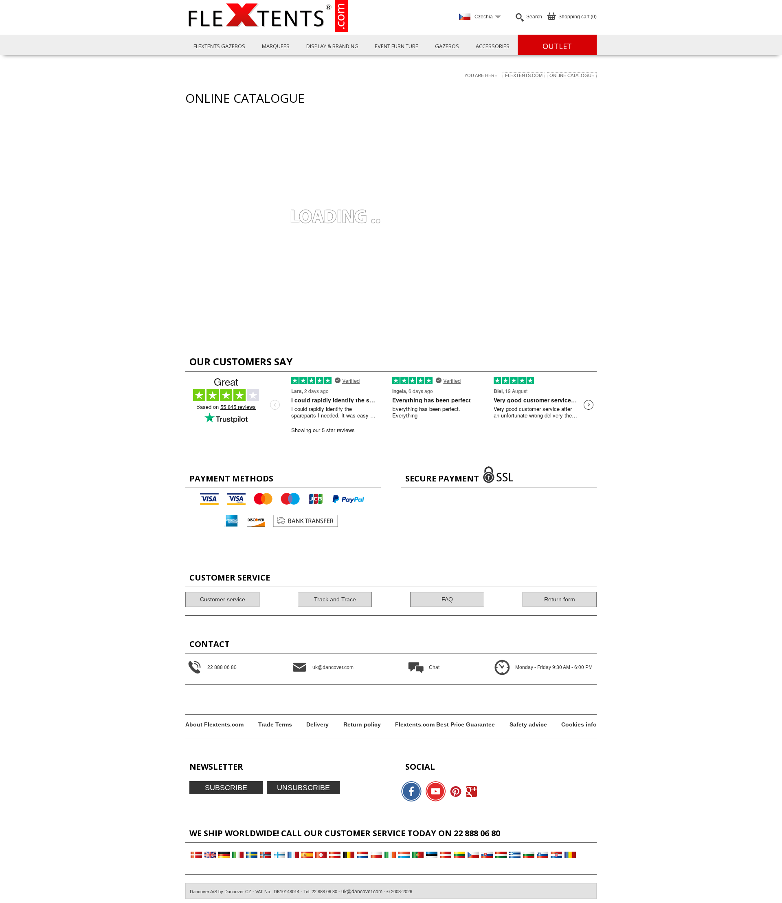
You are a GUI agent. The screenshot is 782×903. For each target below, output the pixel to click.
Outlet (557, 46)
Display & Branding (332, 46)
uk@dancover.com (361, 891)
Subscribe (226, 788)
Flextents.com (524, 75)
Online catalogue (571, 75)
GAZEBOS (447, 46)
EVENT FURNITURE (396, 46)
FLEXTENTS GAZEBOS (219, 46)
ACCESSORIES (493, 46)
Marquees (276, 46)
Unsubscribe (303, 788)
